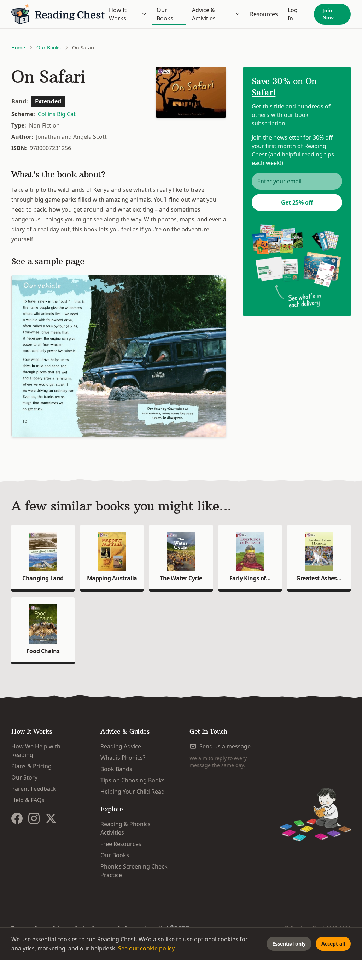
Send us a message (225, 746)
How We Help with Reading (35, 750)
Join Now (328, 14)
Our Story (24, 777)
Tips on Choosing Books (132, 780)
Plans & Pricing (31, 766)
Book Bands (116, 769)
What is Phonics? (122, 758)
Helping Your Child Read (132, 791)
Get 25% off (297, 202)
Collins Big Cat (57, 114)
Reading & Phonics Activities (125, 828)
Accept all (333, 943)
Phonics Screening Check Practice (134, 871)
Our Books (165, 14)
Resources (264, 14)
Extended (48, 101)
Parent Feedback (33, 789)
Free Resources (120, 844)
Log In (293, 14)
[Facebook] (17, 818)
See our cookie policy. (147, 948)
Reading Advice (120, 746)
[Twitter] (51, 818)
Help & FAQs (28, 800)
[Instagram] (34, 818)
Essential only (289, 943)
